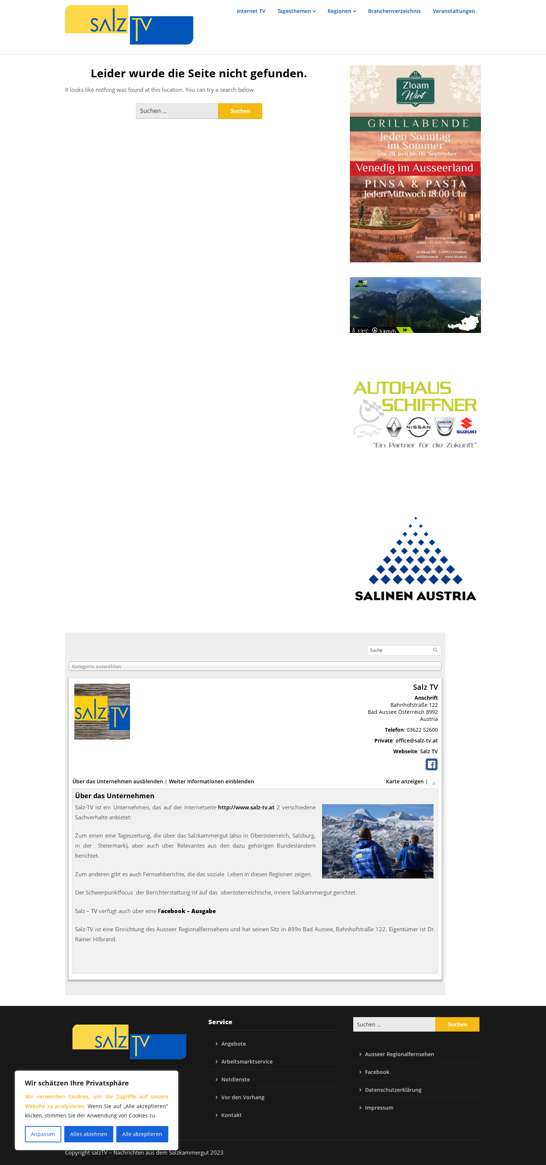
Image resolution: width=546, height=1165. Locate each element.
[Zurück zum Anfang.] (434, 781)
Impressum (379, 1107)
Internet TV (251, 10)
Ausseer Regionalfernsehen (399, 1054)
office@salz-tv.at (417, 740)
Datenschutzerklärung (393, 1089)
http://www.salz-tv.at (246, 807)
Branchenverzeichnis (394, 10)
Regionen (339, 10)
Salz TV (429, 751)
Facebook (377, 1071)
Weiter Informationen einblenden (211, 781)
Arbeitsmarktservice (247, 1061)
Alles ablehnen (88, 1134)
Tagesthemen (294, 10)
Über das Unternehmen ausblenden (117, 781)
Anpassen (43, 1134)
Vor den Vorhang (242, 1097)
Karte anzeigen (405, 781)
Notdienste (235, 1079)
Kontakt (231, 1115)
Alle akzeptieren (142, 1134)
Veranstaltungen (454, 10)
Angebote (233, 1043)
